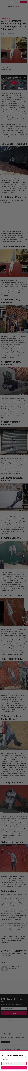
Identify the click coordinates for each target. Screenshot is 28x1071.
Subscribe (14, 1068)
